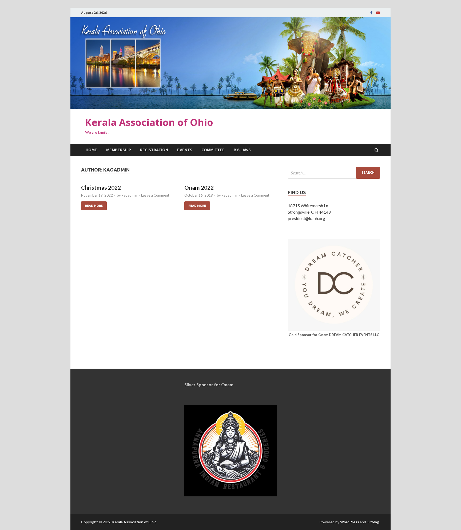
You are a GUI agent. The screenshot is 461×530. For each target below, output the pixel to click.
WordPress (349, 522)
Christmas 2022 (101, 187)
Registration (154, 150)
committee (213, 150)
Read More (92, 204)
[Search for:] (334, 173)
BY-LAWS (242, 150)
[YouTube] (378, 12)
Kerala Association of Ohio (149, 122)
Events (184, 150)
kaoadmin (129, 195)
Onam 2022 (199, 187)
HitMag (373, 522)
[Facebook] (371, 12)
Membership (118, 150)
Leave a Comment (155, 195)
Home (91, 150)
